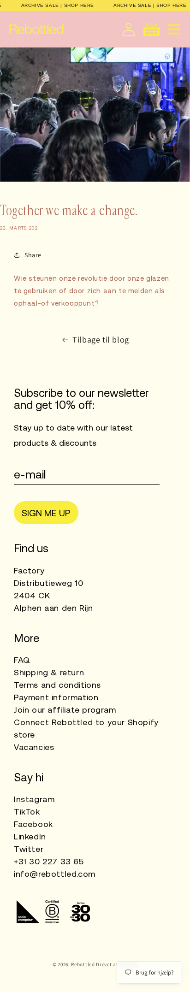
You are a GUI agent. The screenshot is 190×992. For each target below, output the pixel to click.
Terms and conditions (57, 685)
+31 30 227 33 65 (49, 861)
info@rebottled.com (54, 874)
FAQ (22, 660)
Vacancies (34, 747)
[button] (174, 29)
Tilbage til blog (100, 339)
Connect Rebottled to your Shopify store (86, 728)
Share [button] (33, 255)
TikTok (27, 811)
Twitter (28, 849)
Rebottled (83, 964)
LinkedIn (30, 836)
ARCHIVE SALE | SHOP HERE (57, 5)
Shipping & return (49, 672)
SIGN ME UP (46, 513)
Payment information (56, 697)
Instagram (34, 799)
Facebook (33, 824)
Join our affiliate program (65, 709)
